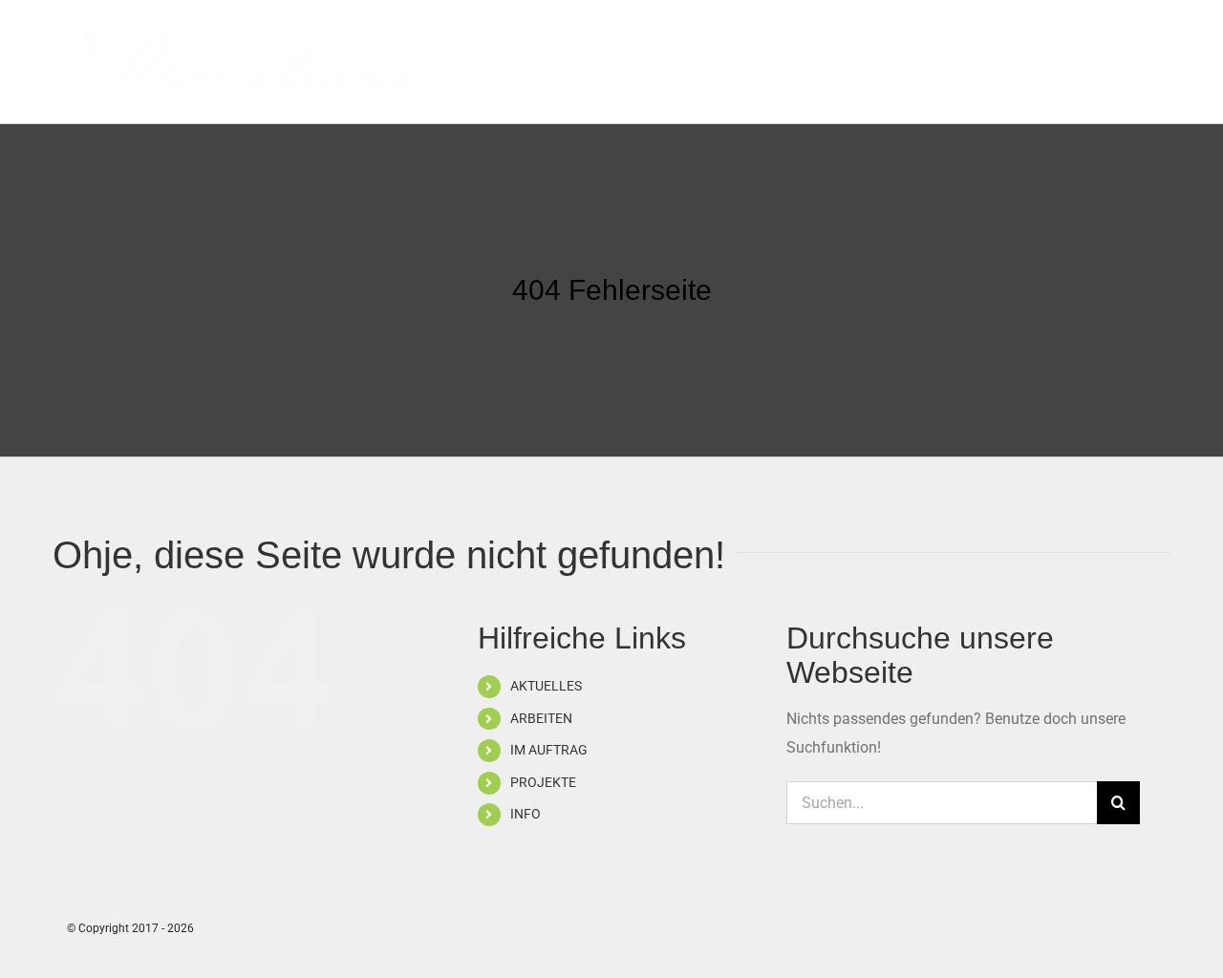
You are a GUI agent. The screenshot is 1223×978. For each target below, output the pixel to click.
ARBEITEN (541, 718)
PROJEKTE (543, 782)
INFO (525, 813)
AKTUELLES (546, 685)
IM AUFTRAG (549, 749)
